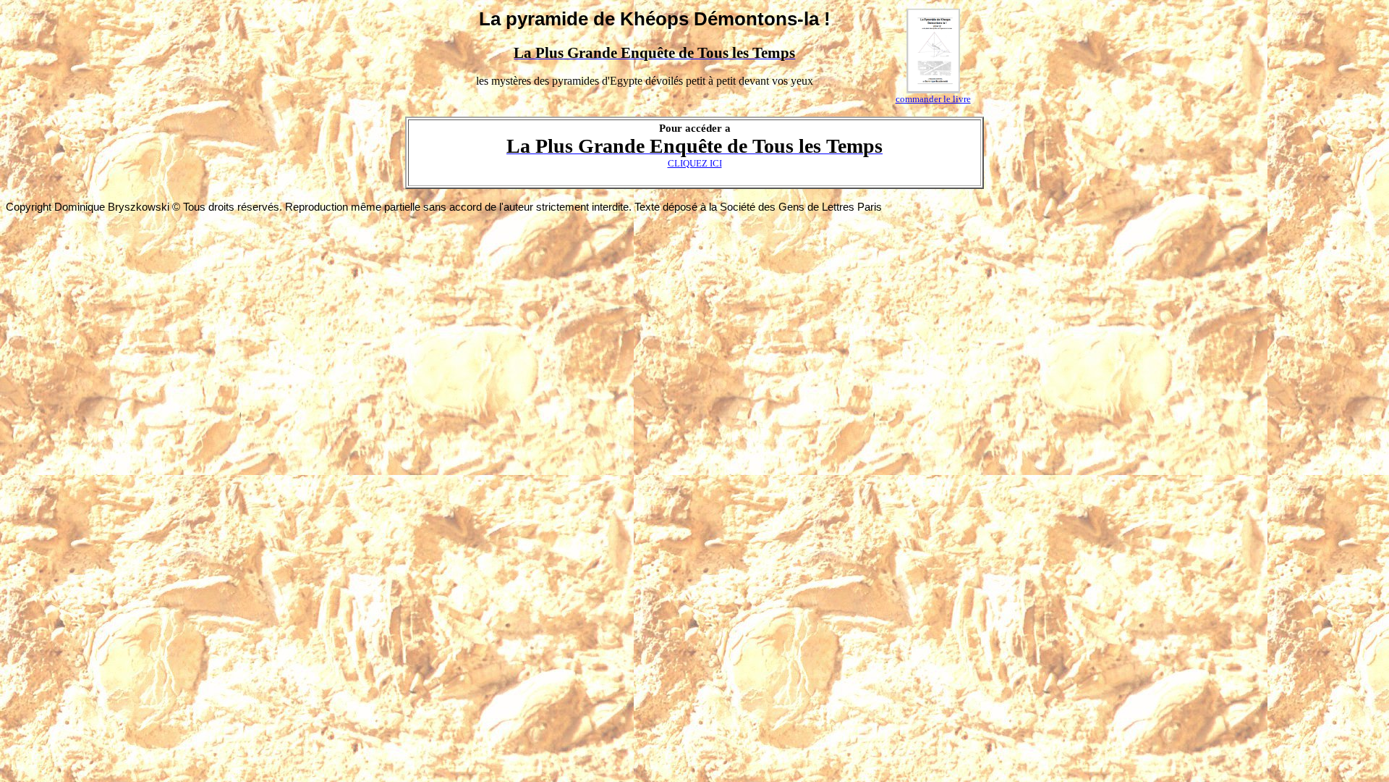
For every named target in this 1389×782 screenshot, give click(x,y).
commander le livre (933, 98)
